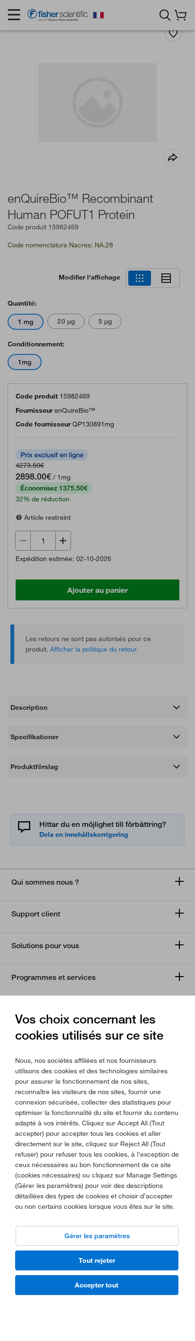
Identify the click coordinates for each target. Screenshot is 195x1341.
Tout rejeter (97, 1260)
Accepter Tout (96, 1285)
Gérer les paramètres (97, 1236)
